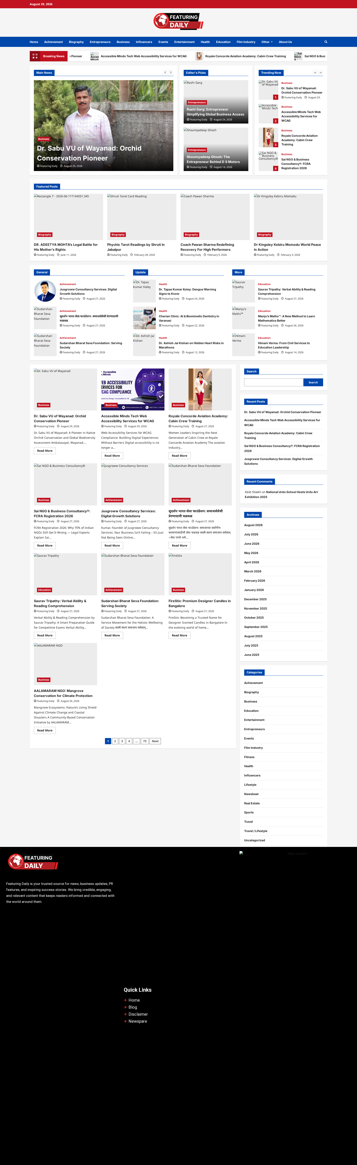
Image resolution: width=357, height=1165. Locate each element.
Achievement (53, 42)
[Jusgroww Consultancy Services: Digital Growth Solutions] (132, 484)
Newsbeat (251, 794)
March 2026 (252, 571)
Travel (248, 821)
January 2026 (254, 590)
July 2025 (251, 645)
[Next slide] (170, 72)
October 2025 (254, 617)
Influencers (144, 42)
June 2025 (251, 654)
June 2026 (251, 543)
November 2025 (255, 608)
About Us (285, 42)
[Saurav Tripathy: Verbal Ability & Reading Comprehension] (65, 574)
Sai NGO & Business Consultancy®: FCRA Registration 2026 (268, 137)
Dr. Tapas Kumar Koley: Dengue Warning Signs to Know (144, 291)
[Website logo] (60, 863)
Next (155, 741)
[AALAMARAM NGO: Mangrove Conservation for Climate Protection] (65, 664)
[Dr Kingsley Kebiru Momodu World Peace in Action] (288, 217)
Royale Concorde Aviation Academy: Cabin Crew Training (212, 56)
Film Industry (246, 42)
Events (163, 42)
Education (223, 42)
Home (34, 42)
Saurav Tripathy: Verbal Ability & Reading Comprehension (243, 291)
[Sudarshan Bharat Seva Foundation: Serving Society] (132, 574)
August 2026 (253, 525)
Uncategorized (254, 840)
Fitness (249, 757)
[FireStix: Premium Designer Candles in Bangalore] (200, 574)
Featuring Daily (48, 166)
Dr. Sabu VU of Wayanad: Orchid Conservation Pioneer (282, 412)
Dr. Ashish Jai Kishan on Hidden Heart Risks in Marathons (144, 344)
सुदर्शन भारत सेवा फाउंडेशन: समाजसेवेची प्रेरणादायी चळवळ (45, 318)
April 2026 (251, 562)
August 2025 (253, 636)
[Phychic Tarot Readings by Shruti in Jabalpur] (141, 217)
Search (252, 371)
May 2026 (251, 553)
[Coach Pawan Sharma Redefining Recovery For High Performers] (215, 217)
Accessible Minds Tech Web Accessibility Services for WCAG (111, 56)
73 (144, 741)
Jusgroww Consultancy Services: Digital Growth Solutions (268, 161)
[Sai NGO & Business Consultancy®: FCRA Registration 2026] (65, 484)
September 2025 (256, 627)
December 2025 (255, 599)
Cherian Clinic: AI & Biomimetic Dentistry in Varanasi (144, 318)
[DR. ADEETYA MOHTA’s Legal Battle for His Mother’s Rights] (68, 217)
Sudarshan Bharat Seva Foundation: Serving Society (45, 344)
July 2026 (251, 534)
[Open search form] (326, 42)
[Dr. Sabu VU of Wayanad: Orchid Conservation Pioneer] (65, 390)
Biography (76, 42)
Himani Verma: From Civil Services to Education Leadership (243, 344)
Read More (46, 450)
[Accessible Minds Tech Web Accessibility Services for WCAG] (103, 125)
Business (123, 42)
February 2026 (254, 580)
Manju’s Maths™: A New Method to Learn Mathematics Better (243, 318)
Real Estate (252, 803)
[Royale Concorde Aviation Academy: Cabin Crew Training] (200, 390)
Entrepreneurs (100, 42)
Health (205, 42)
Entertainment (184, 42)
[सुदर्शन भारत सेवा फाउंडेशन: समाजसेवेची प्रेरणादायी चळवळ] (200, 484)
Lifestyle (250, 784)
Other (266, 42)
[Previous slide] (165, 72)
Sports (249, 812)
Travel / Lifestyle (255, 831)
